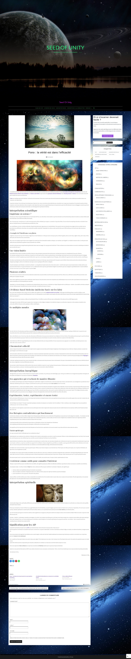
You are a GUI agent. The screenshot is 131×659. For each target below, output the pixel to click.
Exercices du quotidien (102, 201)
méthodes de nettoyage (101, 154)
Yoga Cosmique (100, 218)
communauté (99, 191)
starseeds (99, 180)
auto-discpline (103, 152)
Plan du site (39, 108)
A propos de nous (49, 108)
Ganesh (99, 251)
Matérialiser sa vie (101, 222)
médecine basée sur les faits (52, 292)
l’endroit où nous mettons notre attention (19, 193)
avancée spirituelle (114, 152)
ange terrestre (101, 170)
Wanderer (99, 231)
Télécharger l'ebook (107, 135)
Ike (11, 198)
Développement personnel (103, 195)
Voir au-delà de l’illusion (67, 576)
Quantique (98, 269)
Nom (11, 619)
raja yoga (111, 154)
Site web (12, 630)
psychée (97, 266)
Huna (97, 258)
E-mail (12, 625)
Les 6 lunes (99, 207)
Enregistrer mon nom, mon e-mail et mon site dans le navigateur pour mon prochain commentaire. (37, 637)
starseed (97, 156)
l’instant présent (67, 193)
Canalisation (99, 188)
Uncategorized (99, 276)
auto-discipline (101, 241)
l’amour (74, 193)
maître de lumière (101, 177)
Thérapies (98, 273)
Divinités (98, 248)
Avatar (98, 174)
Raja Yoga (99, 214)
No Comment (50, 157)
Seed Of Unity (65, 102)
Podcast (88, 108)
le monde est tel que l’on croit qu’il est (71, 191)
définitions (99, 245)
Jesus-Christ (100, 197)
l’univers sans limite (34, 193)
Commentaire (14, 601)
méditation (98, 225)
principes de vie (100, 239)
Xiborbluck (99, 234)
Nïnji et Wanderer (15, 584)
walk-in (98, 184)
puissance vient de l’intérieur (54, 193)
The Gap (71, 657)
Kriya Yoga (99, 204)
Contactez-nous (61, 108)
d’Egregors (85, 355)
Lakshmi (99, 254)
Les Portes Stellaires (103, 211)
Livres (98, 262)
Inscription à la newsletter (76, 108)
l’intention (35, 375)
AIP (28, 527)
